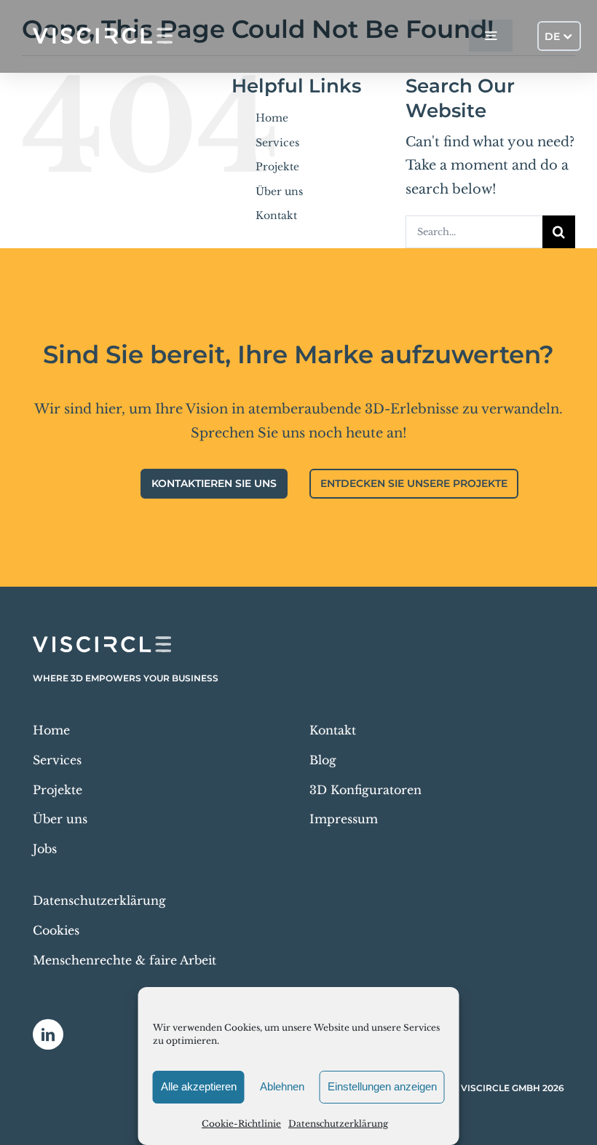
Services (277, 142)
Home (272, 117)
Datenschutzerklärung (338, 1123)
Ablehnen (282, 1086)
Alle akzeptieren (199, 1086)
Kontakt (276, 215)
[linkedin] (48, 1034)
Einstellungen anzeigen (382, 1086)
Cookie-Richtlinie (241, 1123)
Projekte (277, 166)
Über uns (279, 191)
